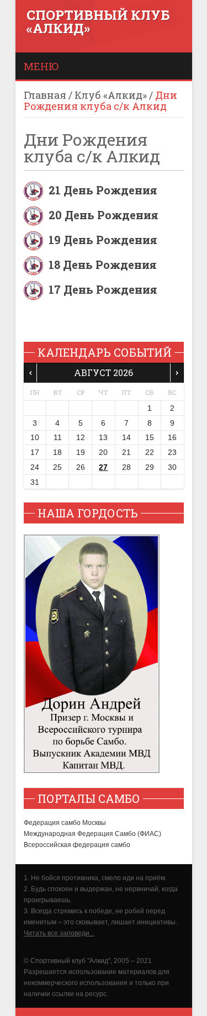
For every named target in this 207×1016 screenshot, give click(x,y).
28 (126, 467)
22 (149, 452)
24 (34, 467)
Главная (45, 95)
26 (80, 467)
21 (126, 452)
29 (149, 467)
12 (80, 437)
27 (103, 467)
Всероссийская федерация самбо (77, 845)
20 (103, 452)
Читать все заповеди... (59, 933)
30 (172, 467)
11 (58, 437)
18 (57, 452)
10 (34, 437)
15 (149, 437)
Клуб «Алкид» (111, 95)
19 (80, 452)
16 (172, 437)
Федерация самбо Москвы (65, 823)
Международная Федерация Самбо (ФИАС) (92, 834)
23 (172, 452)
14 (126, 437)
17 (34, 452)
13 (103, 437)
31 (34, 482)
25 (57, 467)
